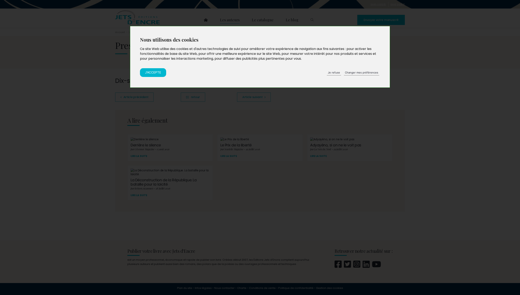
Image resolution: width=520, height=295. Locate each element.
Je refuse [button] (334, 72)
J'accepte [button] (153, 72)
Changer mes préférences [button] (361, 72)
